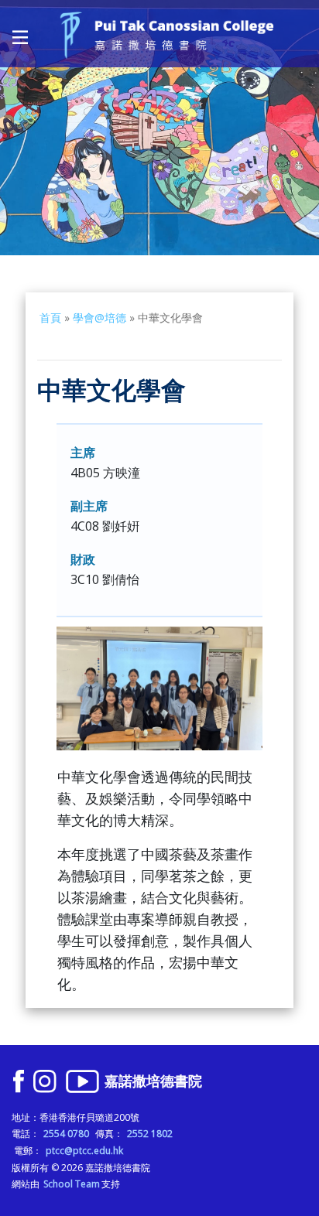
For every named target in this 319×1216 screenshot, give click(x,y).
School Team (71, 1183)
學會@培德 (99, 317)
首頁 (50, 317)
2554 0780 (66, 1133)
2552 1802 (150, 1133)
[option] (159, 127)
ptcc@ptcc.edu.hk (84, 1150)
